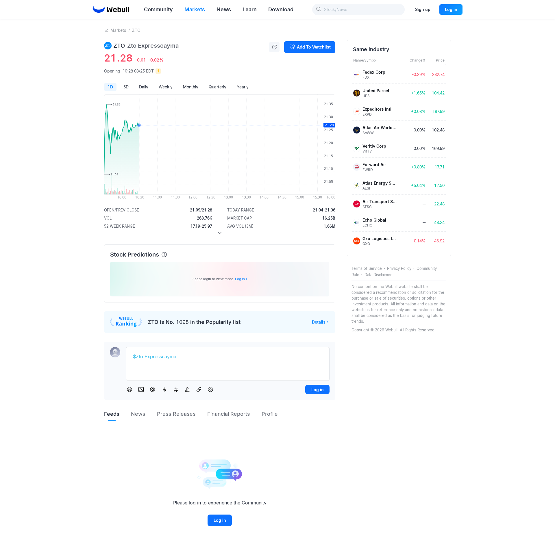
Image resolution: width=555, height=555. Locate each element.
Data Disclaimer (378, 274)
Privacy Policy (399, 268)
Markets (118, 30)
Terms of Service (367, 268)
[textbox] (227, 357)
